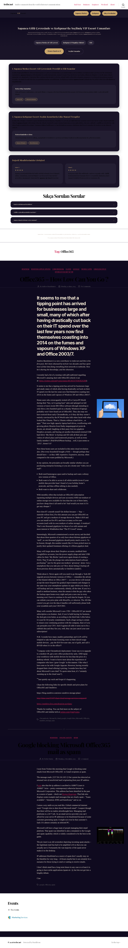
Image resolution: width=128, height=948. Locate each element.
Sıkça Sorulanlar (110, 13)
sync (53, 721)
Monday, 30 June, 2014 (68, 286)
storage (48, 721)
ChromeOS (52, 718)
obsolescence (100, 269)
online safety (66, 738)
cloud (59, 718)
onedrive (42, 721)
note (39, 785)
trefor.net (8, 4)
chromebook (58, 269)
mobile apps (86, 269)
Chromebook (43, 718)
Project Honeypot (69, 794)
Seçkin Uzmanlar (74, 51)
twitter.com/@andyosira (69, 712)
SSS (90, 43)
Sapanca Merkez (81, 13)
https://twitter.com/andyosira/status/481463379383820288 (62, 380)
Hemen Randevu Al (54, 51)
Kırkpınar (95, 13)
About (112, 5)
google (76, 269)
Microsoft (79, 718)
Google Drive (71, 718)
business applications (41, 269)
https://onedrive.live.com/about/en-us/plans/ (54, 703)
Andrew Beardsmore (49, 286)
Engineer (95, 5)
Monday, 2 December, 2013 (67, 759)
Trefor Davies (48, 759)
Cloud (68, 269)
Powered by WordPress (31, 942)
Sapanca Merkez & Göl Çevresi (47, 43)
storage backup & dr (64, 272)
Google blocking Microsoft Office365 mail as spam (64, 748)
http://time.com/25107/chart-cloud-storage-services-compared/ (62, 698)
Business (86, 5)
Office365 (86, 718)
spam (76, 738)
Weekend (104, 5)
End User (77, 5)
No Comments (85, 286)
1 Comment (84, 759)
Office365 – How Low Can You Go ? (64, 279)
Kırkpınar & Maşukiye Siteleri (73, 43)
